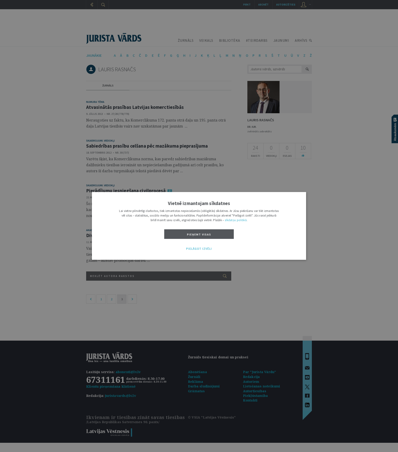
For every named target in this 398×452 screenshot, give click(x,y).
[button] (199, 249)
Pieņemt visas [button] (199, 234)
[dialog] (199, 226)
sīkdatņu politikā (236, 220)
